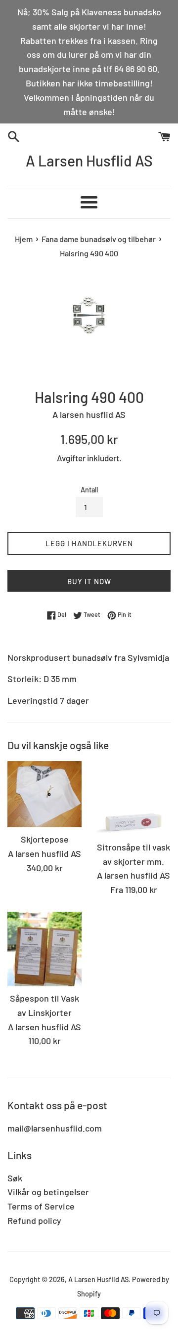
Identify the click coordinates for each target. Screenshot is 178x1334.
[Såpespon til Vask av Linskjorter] (44, 949)
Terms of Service (41, 1206)
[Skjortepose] (44, 794)
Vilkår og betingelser (48, 1191)
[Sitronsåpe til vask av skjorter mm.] (133, 798)
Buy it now (89, 581)
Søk (14, 1177)
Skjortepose (45, 839)
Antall (89, 489)
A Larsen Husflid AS (89, 160)
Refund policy (34, 1220)
